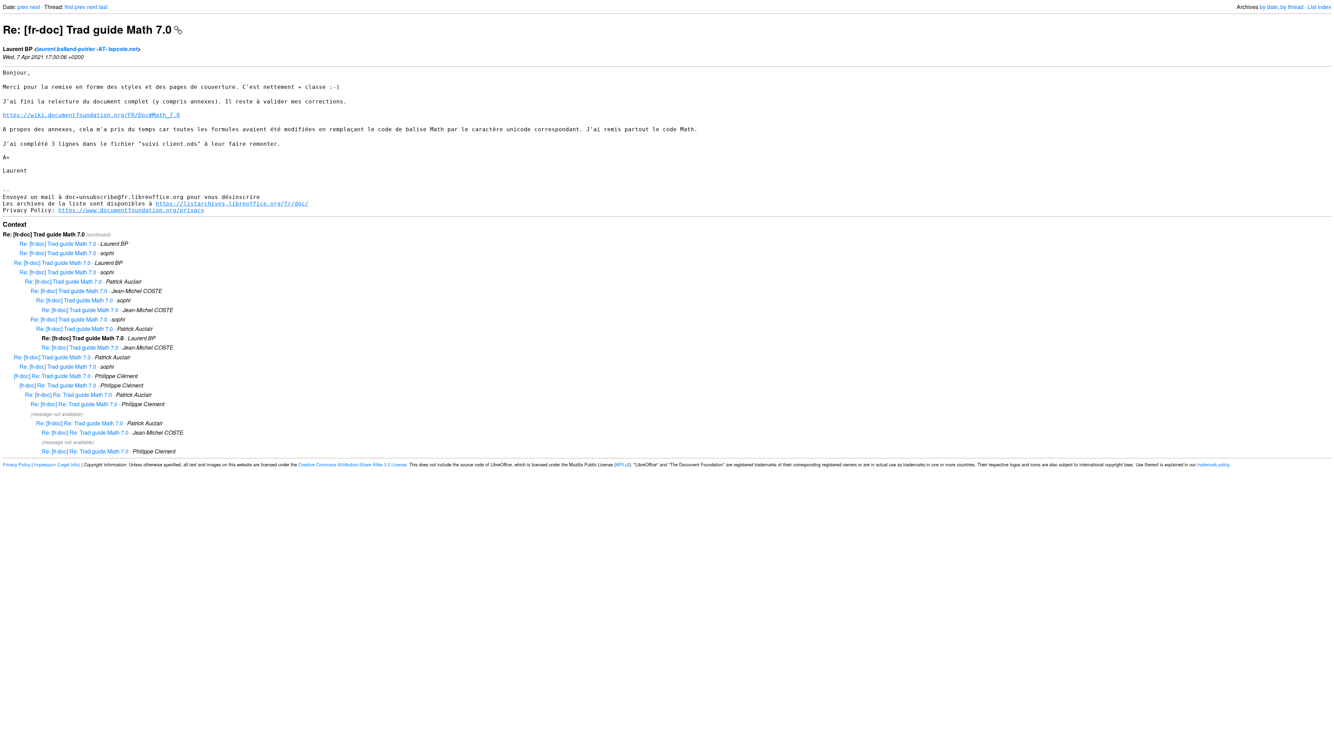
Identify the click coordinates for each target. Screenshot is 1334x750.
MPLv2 (622, 464)
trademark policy (1213, 464)
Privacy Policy (16, 464)
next (35, 7)
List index (1319, 7)
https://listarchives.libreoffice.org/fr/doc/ (232, 203)
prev (22, 7)
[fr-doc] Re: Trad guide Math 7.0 (52, 376)
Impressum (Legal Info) (57, 464)
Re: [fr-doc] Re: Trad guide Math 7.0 (68, 395)
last (103, 7)
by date (1269, 7)
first (69, 7)
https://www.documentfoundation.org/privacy (131, 210)
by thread (1292, 7)
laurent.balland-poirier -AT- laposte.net (87, 49)
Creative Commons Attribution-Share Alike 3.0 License (352, 464)
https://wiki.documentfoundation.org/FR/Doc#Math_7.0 (91, 115)
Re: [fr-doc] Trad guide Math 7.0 (87, 29)
